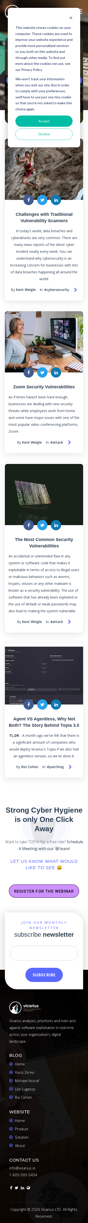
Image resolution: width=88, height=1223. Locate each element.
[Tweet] (42, 200)
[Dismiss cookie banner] (71, 18)
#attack (56, 442)
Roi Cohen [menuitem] (23, 1097)
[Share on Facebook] (28, 200)
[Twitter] (16, 1188)
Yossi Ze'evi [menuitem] (24, 1072)
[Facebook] (11, 1188)
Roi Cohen (29, 766)
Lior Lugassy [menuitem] (25, 1088)
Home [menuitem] (20, 1063)
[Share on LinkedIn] (56, 200)
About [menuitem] (20, 1145)
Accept (44, 121)
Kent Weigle (26, 289)
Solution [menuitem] (22, 1137)
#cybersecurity (56, 289)
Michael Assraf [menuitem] (27, 1080)
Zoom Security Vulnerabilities (44, 386)
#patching (55, 766)
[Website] (28, 1188)
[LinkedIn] (22, 1188)
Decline (44, 134)
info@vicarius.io (22, 1167)
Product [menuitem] (21, 1128)
